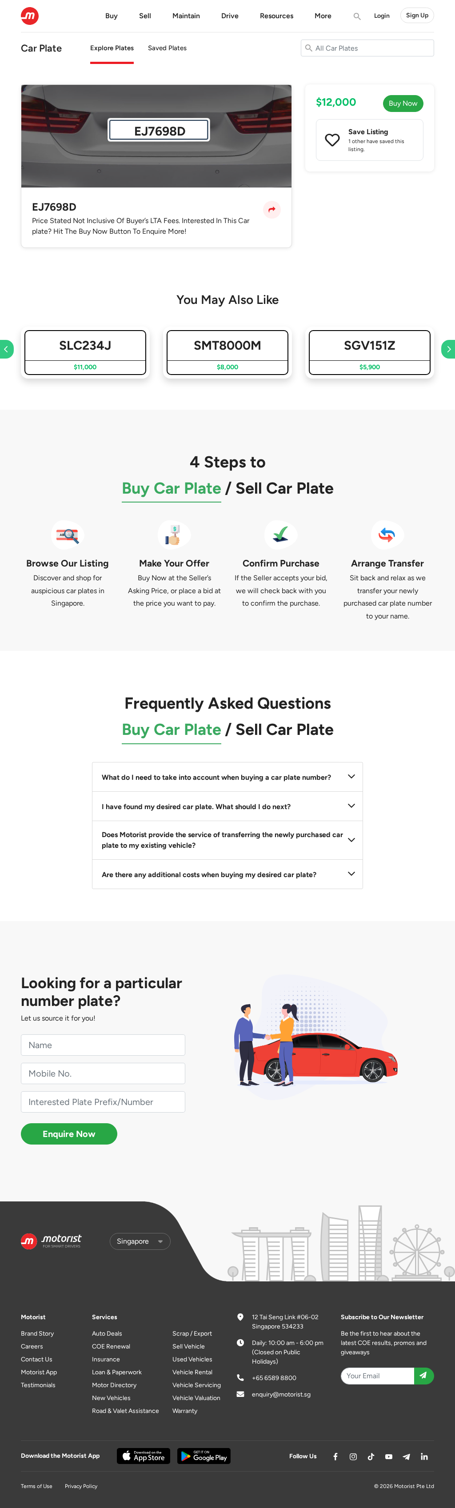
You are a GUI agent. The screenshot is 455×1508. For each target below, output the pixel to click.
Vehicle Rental (192, 1372)
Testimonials (38, 1385)
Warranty (184, 1411)
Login (382, 16)
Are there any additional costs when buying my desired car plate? (209, 874)
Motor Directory (114, 1385)
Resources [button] (276, 16)
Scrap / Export (192, 1333)
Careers (32, 1346)
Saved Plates (167, 48)
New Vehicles (111, 1398)
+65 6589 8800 (274, 1378)
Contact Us (36, 1359)
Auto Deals (107, 1333)
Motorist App (39, 1372)
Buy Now (403, 103)
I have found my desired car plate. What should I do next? (196, 806)
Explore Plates (112, 48)
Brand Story (37, 1333)
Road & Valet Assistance (125, 1411)
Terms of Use (36, 1486)
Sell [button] (145, 16)
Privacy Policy (81, 1486)
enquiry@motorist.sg (281, 1394)
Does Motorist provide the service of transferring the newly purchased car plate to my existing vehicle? (222, 840)
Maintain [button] (186, 16)
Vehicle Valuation (196, 1398)
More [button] (323, 16)
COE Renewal (111, 1346)
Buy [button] (111, 16)
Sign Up (417, 15)
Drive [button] (230, 16)
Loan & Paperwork (117, 1372)
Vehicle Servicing (196, 1385)
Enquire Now (69, 1134)
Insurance (106, 1359)
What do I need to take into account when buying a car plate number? (216, 777)
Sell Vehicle (188, 1346)
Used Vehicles (192, 1359)
